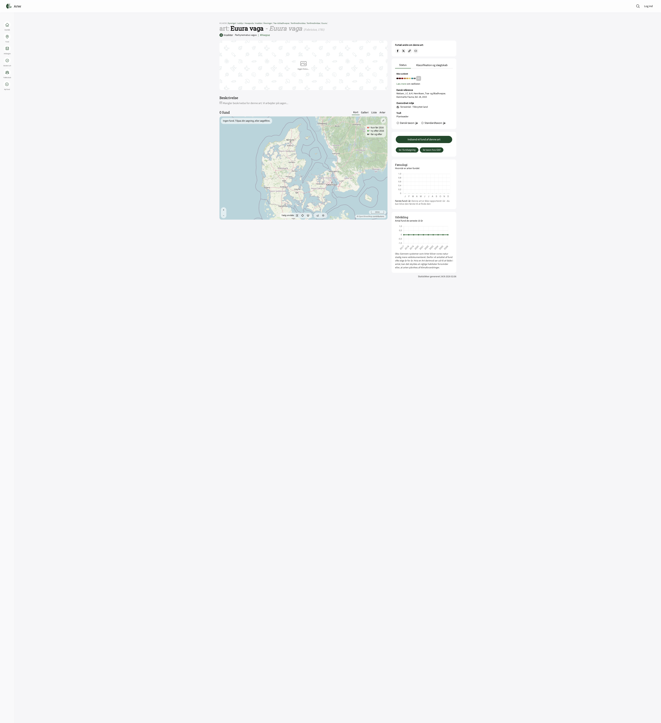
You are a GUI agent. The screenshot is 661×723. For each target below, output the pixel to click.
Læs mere (401, 84)
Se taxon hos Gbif (431, 150)
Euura (325, 23)
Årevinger (268, 23)
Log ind (648, 6)
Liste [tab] (374, 112)
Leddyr (241, 23)
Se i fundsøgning (407, 150)
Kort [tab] (355, 112)
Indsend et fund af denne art (424, 139)
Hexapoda (250, 23)
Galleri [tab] (365, 112)
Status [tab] (403, 65)
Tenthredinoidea (299, 23)
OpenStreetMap (366, 216)
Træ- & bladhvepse (282, 23)
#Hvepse (264, 35)
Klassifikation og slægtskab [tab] (432, 65)
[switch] (297, 215)
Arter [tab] (382, 112)
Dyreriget (232, 23)
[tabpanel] (424, 99)
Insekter (259, 23)
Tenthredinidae (314, 23)
